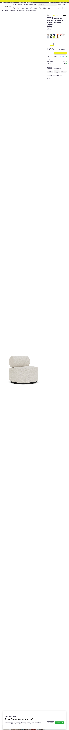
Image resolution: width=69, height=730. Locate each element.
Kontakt (66, 2)
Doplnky (40, 8)
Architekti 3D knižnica (60, 2)
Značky (49, 8)
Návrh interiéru (32, 4)
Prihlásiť (59, 4)
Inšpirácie (26, 4)
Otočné (48, 41)
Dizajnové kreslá (12, 10)
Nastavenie (50, 722)
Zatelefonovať (64, 71)
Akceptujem (58, 722)
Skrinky (31, 8)
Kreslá (18, 8)
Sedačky (22, 8)
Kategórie (14, 4)
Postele (44, 8)
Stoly (27, 8)
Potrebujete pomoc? (53, 2)
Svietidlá (35, 8)
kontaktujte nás (63, 56)
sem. (33, 723)
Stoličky (14, 8)
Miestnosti (20, 4)
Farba (48, 32)
